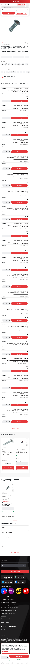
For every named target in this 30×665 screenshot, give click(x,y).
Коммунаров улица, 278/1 (8, 605)
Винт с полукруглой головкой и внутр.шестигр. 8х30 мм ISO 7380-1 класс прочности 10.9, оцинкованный (17, 259)
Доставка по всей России (7, 618)
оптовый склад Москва (7, 599)
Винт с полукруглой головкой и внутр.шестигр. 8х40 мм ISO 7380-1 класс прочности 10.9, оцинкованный (17, 276)
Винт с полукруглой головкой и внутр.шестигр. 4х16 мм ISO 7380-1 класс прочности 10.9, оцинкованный (17, 174)
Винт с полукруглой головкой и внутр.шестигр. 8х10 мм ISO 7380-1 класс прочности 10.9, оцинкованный (17, 242)
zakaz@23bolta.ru (6, 622)
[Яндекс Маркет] (18, 591)
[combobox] (13, 7)
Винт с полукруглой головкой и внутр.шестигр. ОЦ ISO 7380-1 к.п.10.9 (7, 452)
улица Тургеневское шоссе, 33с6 (10, 610)
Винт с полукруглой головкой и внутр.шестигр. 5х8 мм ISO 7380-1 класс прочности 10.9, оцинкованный (18, 326)
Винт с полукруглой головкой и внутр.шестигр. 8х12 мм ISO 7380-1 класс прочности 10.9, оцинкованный (22, 452)
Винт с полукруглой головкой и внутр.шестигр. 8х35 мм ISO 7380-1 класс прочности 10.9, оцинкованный (17, 124)
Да (8, 13)
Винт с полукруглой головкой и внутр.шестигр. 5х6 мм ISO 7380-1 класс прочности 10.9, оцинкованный (18, 90)
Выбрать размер (8, 467)
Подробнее (5, 651)
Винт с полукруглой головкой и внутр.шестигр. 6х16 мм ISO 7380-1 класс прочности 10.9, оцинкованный (8, 497)
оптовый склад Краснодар (8, 602)
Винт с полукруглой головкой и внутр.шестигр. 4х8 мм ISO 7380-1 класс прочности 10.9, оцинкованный (18, 107)
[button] (27, 7)
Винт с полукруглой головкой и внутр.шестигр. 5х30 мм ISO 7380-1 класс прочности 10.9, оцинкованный (17, 411)
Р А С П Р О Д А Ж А (15, 1)
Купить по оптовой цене (8, 470)
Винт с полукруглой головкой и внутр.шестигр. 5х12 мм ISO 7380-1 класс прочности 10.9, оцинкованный (17, 360)
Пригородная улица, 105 (8, 613)
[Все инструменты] (26, 591)
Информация (4, 560)
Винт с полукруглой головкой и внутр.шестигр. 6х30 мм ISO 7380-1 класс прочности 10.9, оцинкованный (17, 225)
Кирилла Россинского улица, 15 (10, 607)
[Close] (27, 10)
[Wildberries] (11, 591)
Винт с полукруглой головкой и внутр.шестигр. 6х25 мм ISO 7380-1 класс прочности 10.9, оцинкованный (17, 208)
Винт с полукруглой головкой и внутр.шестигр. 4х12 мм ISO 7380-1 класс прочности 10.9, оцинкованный (17, 158)
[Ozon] (4, 591)
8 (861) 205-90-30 (9, 626)
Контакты (3, 616)
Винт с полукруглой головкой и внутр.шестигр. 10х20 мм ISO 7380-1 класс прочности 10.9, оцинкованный (17, 293)
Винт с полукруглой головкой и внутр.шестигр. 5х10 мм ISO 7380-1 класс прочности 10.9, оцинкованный (17, 343)
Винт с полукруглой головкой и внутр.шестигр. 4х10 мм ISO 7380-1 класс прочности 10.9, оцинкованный (17, 141)
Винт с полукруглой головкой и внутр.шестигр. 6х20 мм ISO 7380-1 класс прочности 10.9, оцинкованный (17, 191)
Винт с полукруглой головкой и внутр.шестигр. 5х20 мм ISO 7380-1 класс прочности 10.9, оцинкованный (17, 377)
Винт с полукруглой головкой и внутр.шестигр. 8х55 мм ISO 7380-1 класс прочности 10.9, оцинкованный (17, 309)
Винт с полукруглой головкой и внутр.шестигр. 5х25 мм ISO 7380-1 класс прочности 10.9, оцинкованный (17, 394)
